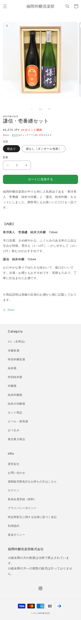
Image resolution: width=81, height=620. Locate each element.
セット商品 (15, 412)
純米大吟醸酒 (16, 403)
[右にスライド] (49, 109)
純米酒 (12, 368)
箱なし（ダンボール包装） (43, 148)
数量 (5, 157)
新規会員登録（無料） (22, 499)
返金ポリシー (16, 534)
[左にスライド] (32, 109)
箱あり (11, 148)
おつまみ (13, 430)
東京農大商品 (16, 439)
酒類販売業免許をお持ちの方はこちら (32, 481)
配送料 (15, 135)
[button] (5, 6)
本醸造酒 (13, 350)
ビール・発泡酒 (18, 421)
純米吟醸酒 (15, 395)
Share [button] (11, 309)
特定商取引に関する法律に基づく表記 (32, 517)
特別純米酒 (15, 377)
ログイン (13, 490)
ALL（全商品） (17, 341)
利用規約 (13, 526)
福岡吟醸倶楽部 (44, 613)
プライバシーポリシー (22, 508)
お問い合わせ (16, 472)
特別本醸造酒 (16, 359)
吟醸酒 (12, 386)
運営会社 (13, 464)
